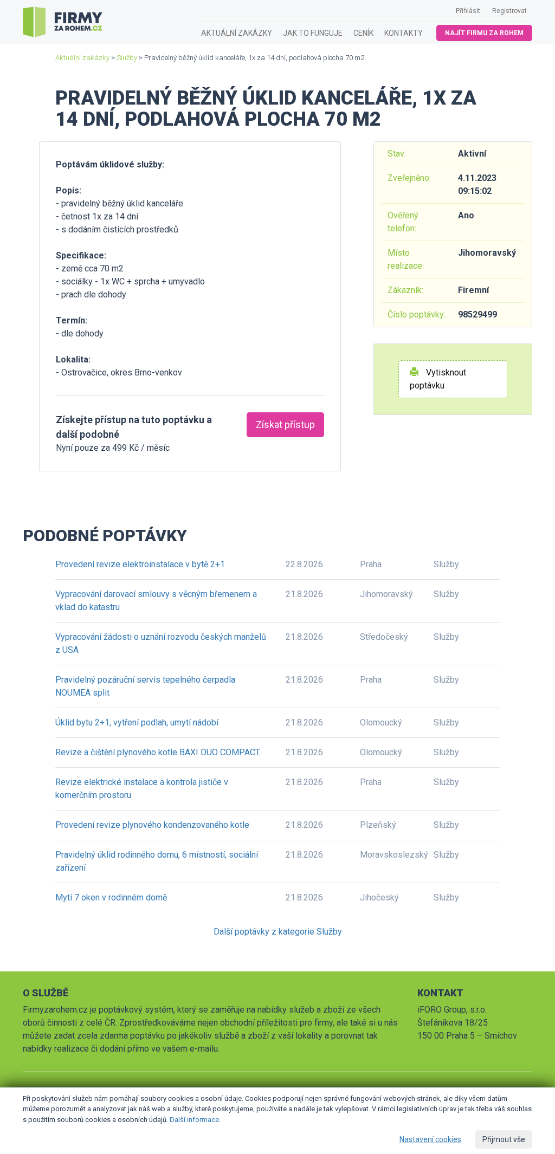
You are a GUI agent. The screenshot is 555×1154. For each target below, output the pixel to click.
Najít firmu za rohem (484, 33)
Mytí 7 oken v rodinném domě (111, 897)
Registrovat (509, 11)
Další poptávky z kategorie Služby (278, 931)
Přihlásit (468, 11)
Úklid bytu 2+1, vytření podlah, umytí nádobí (136, 722)
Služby (127, 58)
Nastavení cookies (430, 1139)
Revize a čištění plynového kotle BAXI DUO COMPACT (157, 752)
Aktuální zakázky (236, 33)
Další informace (194, 1120)
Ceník (363, 33)
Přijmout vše (503, 1139)
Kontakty (403, 33)
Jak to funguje (313, 33)
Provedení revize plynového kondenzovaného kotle (152, 825)
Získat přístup (285, 424)
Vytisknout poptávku (438, 379)
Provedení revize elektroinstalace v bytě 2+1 (140, 564)
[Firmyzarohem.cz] (63, 22)
